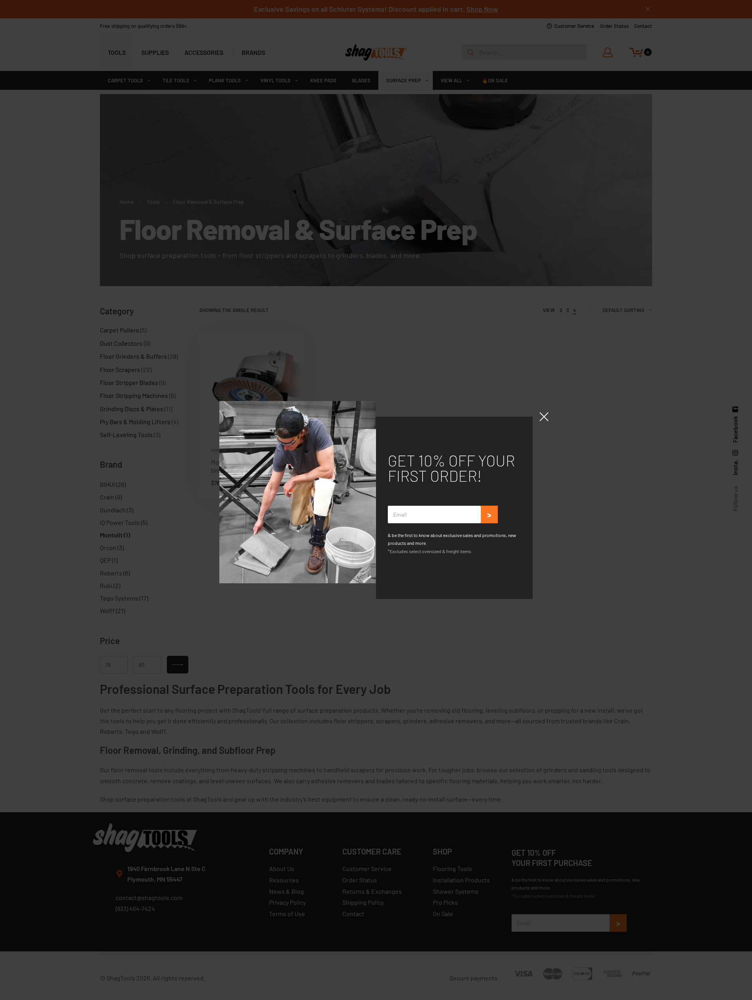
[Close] (544, 416)
